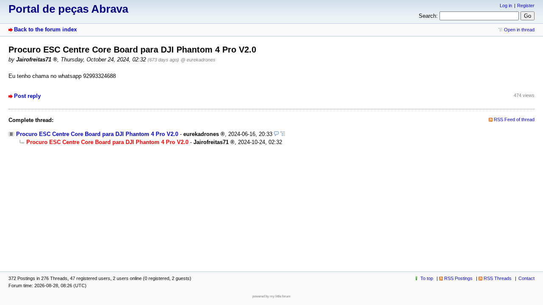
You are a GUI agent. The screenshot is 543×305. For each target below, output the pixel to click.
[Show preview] (276, 134)
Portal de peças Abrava (68, 9)
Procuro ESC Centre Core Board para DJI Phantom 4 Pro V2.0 (97, 134)
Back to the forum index (45, 29)
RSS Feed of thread (514, 119)
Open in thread (519, 29)
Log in (506, 5)
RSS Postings (458, 278)
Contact (526, 278)
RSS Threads (498, 278)
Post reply (27, 96)
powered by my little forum (271, 296)
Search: (428, 16)
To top (426, 278)
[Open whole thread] (282, 134)
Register (526, 5)
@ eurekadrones (198, 59)
